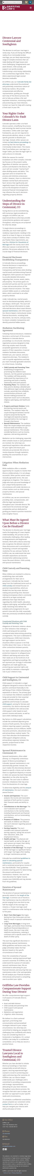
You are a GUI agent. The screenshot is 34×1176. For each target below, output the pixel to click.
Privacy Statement (17, 1173)
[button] (31, 7)
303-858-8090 (6, 1133)
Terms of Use (7, 1173)
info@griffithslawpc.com (8, 1146)
